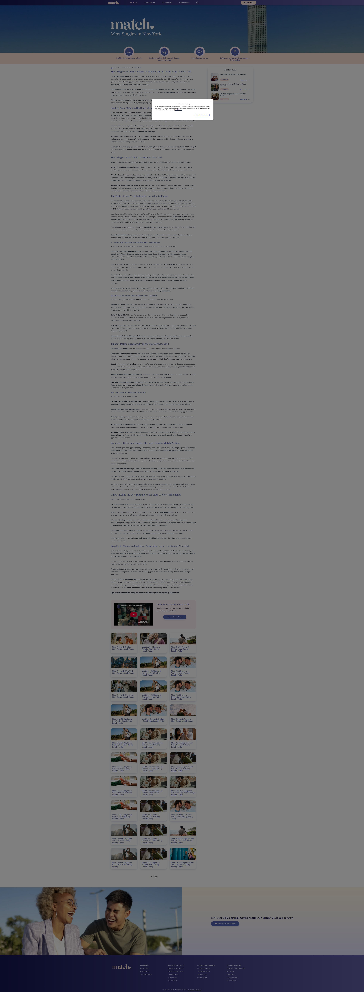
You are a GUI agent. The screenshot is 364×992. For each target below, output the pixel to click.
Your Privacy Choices (201, 114)
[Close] (211, 101)
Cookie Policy (178, 109)
